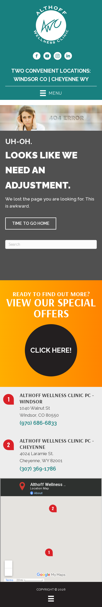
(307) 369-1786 (38, 469)
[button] (30, 223)
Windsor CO (30, 79)
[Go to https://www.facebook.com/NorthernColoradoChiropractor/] (37, 56)
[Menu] (51, 599)
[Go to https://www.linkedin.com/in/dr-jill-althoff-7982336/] (68, 56)
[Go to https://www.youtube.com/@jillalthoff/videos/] (47, 56)
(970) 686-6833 (38, 423)
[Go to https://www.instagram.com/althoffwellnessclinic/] (57, 56)
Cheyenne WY (70, 79)
